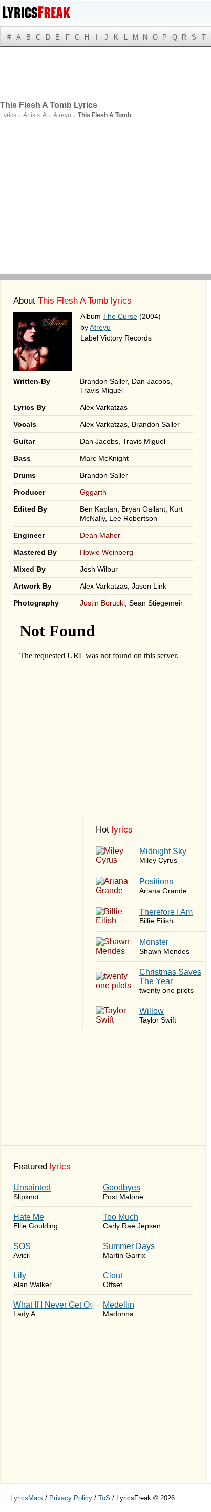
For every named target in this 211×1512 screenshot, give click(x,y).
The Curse (120, 316)
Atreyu (100, 327)
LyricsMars (26, 1498)
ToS (104, 1498)
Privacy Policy (70, 1498)
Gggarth (93, 492)
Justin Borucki (102, 603)
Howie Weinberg (106, 552)
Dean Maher (100, 535)
